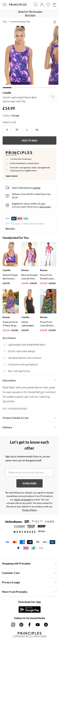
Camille (7, 92)
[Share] (55, 22)
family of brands (22, 499)
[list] (29, 13)
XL (37, 129)
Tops (4, 21)
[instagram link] (13, 625)
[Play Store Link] (30, 609)
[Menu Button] (5, 5)
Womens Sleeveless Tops (20, 21)
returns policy (45, 207)
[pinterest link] (21, 625)
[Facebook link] (29, 625)
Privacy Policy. (29, 510)
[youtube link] (38, 625)
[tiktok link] (46, 625)
